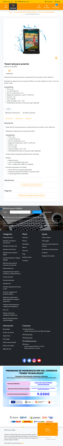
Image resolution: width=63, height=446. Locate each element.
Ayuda (58, 1)
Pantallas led (6, 283)
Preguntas (28, 118)
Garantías (44, 252)
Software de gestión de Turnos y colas (12, 288)
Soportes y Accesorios (9, 249)
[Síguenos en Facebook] (24, 360)
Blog (23, 254)
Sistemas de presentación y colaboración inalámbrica (11, 305)
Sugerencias (6, 336)
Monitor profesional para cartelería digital (10, 319)
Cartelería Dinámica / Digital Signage (11, 259)
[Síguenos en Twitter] (29, 360)
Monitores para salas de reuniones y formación (10, 264)
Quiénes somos (26, 257)
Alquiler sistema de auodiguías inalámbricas (10, 314)
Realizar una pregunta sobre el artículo (32, 195)
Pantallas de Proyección (10, 246)
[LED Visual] (13, 6)
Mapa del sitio (7, 349)
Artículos (25, 237)
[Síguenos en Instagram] (34, 360)
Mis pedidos (6, 329)
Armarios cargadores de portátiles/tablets (10, 293)
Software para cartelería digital (10, 253)
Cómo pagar (45, 241)
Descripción (9, 118)
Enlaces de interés (8, 332)
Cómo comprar (46, 237)
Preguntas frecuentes (48, 256)
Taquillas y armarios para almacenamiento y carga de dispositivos (11, 299)
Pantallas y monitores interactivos (9, 242)
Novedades (25, 244)
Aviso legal (6, 339)
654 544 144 (9, 1)
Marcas (24, 247)
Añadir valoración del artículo (32, 185)
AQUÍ (22, 443)
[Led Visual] (9, 72)
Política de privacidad (39, 217)
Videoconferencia (8, 268)
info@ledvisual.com (23, 1)
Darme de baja (47, 212)
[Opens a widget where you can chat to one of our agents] (47, 431)
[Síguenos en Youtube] (39, 360)
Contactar (49, 1)
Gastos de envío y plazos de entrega (50, 245)
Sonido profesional (8, 280)
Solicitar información (13, 113)
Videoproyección (8, 237)
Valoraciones (19, 118)
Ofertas (24, 241)
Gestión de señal (8, 277)
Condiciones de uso (23, 217)
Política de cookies (8, 345)
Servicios (5, 310)
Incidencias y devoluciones (50, 249)
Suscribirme (37, 212)
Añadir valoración (29, 113)
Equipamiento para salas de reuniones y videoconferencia (12, 273)
